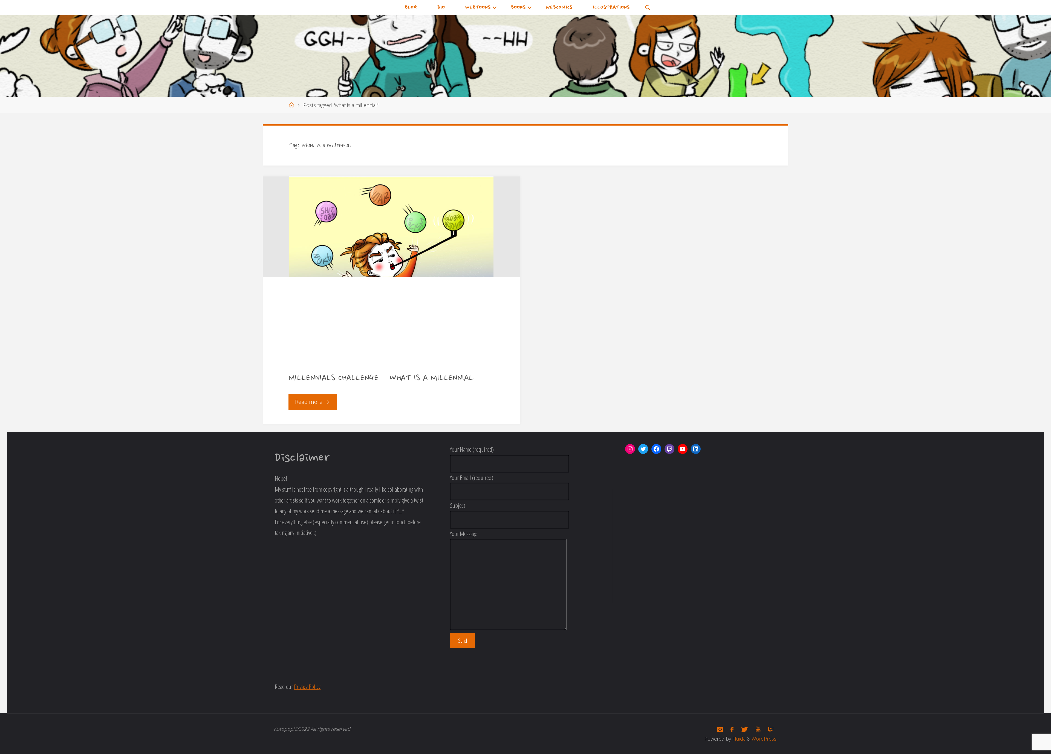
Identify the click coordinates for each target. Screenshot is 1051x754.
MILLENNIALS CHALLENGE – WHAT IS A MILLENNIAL (380, 378)
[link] (648, 7)
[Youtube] (758, 729)
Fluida (738, 738)
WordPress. (764, 738)
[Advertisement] (391, 329)
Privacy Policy (307, 686)
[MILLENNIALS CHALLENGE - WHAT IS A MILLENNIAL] (391, 226)
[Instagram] (720, 729)
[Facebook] (732, 729)
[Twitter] (744, 729)
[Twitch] (770, 729)
